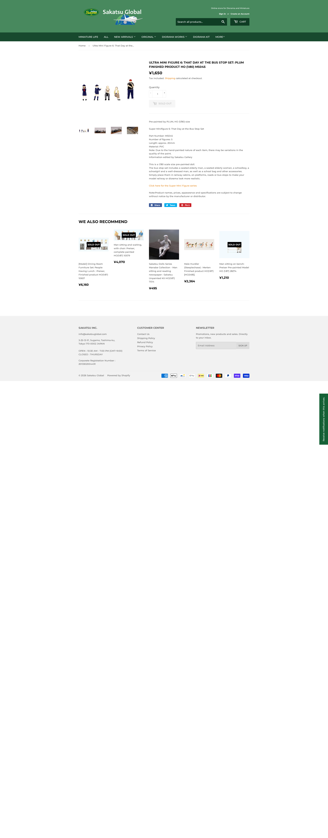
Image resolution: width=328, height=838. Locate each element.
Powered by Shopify (118, 375)
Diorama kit (201, 36)
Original (147, 36)
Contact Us (143, 334)
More (219, 36)
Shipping (170, 78)
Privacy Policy (145, 346)
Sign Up (242, 345)
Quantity (154, 87)
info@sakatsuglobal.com (93, 334)
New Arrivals (124, 36)
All (106, 36)
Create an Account (240, 14)
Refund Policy (145, 342)
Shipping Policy (146, 338)
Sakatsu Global (95, 375)
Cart (242, 21)
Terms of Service (146, 350)
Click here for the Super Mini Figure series (173, 185)
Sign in (222, 14)
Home (82, 45)
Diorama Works (173, 36)
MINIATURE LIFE (88, 36)
